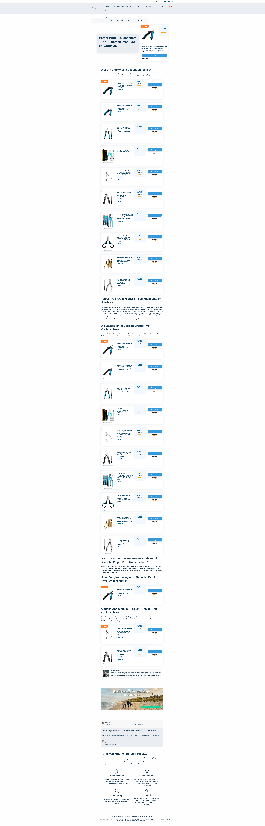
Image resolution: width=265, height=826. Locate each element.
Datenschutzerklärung (133, 816)
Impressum (124, 816)
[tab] (103, 162)
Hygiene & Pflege (109, 17)
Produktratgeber (159, 6)
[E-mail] (103, 682)
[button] (105, 10)
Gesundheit (128, 6)
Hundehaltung (137, 6)
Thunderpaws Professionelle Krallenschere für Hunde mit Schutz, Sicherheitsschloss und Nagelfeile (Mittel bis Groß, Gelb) (125, 259)
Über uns (142, 816)
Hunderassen (148, 6)
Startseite (94, 17)
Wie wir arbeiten (149, 816)
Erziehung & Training (119, 6)
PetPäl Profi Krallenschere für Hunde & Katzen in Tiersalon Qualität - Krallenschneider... (154, 47)
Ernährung (107, 6)
